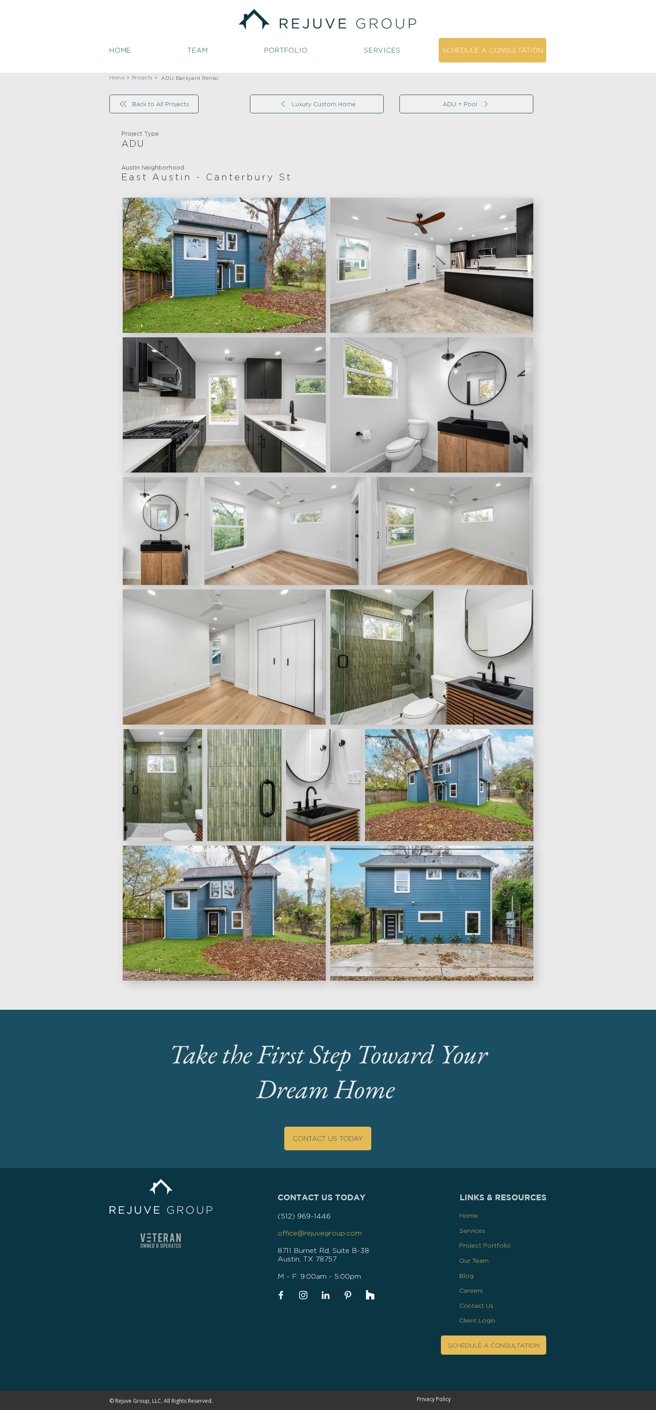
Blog (466, 1275)
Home (468, 1215)
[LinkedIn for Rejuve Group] (325, 1295)
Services (472, 1230)
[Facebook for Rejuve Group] (280, 1295)
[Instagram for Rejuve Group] (303, 1295)
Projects (142, 77)
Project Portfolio (485, 1245)
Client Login (477, 1320)
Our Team (474, 1260)
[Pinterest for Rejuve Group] (347, 1295)
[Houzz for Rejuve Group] (370, 1295)
